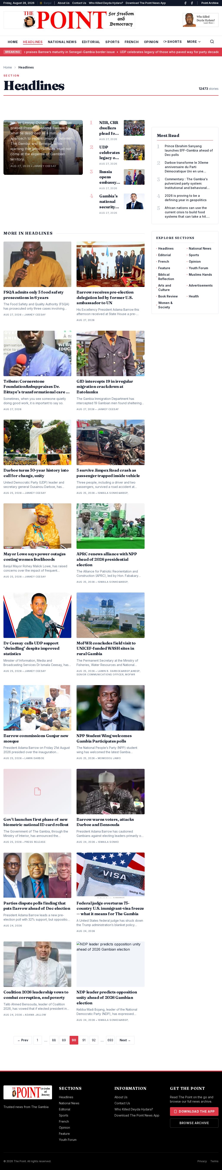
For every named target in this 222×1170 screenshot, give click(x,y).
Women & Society (165, 305)
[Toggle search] (212, 41)
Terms (214, 1161)
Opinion (151, 42)
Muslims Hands (200, 274)
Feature (164, 268)
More (192, 41)
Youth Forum (198, 268)
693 (110, 1040)
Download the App (197, 1111)
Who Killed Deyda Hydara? (106, 3)
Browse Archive (194, 1123)
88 (54, 1040)
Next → (125, 1040)
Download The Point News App (146, 3)
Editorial (91, 42)
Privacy (202, 1161)
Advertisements (201, 285)
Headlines (32, 42)
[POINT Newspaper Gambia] (185, 3)
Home (13, 42)
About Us (64, 3)
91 (83, 1040)
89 (64, 1040)
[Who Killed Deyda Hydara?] (201, 20)
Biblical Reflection (166, 277)
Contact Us (79, 3)
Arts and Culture (164, 288)
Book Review (168, 296)
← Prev (22, 1040)
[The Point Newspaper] (191, 3)
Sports (112, 42)
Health (194, 296)
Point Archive (210, 3)
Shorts (174, 41)
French (132, 42)
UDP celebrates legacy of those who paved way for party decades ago (153, 52)
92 (94, 1040)
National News (62, 42)
